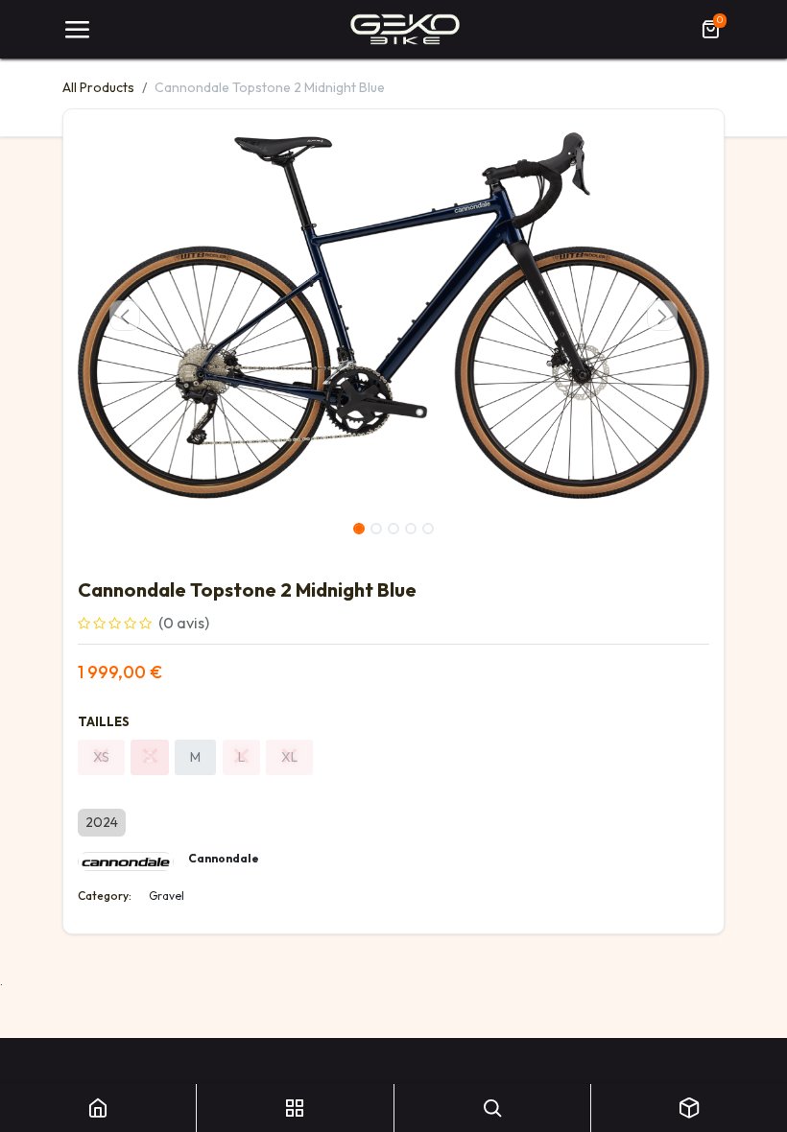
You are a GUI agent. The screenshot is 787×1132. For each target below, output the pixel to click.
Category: (104, 895)
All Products (98, 87)
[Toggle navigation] (76, 29)
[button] (125, 315)
